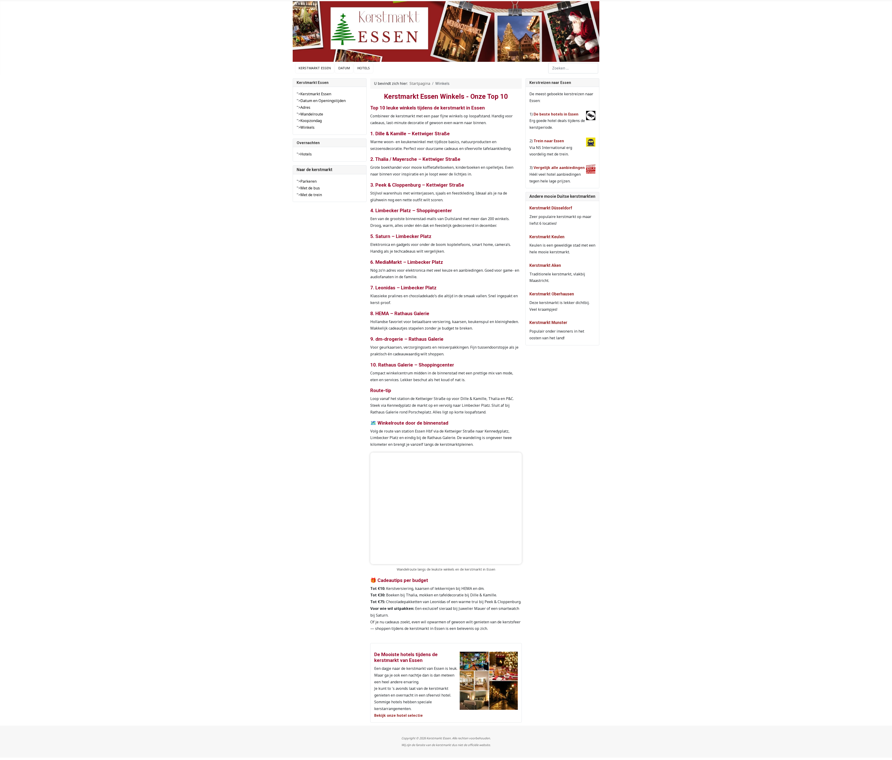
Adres (305, 107)
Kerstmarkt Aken (545, 265)
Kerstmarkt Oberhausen (551, 294)
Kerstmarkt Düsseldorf (550, 208)
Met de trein (311, 194)
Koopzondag (311, 120)
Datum (344, 68)
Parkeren (308, 181)
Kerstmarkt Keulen (546, 237)
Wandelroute (311, 114)
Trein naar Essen (549, 140)
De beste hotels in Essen (556, 114)
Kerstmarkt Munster (548, 322)
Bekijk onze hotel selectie (398, 715)
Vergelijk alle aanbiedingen (559, 167)
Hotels (363, 68)
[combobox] (573, 68)
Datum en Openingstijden (323, 100)
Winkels (307, 127)
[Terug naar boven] (883, 750)
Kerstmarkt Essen (314, 68)
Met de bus (310, 188)
